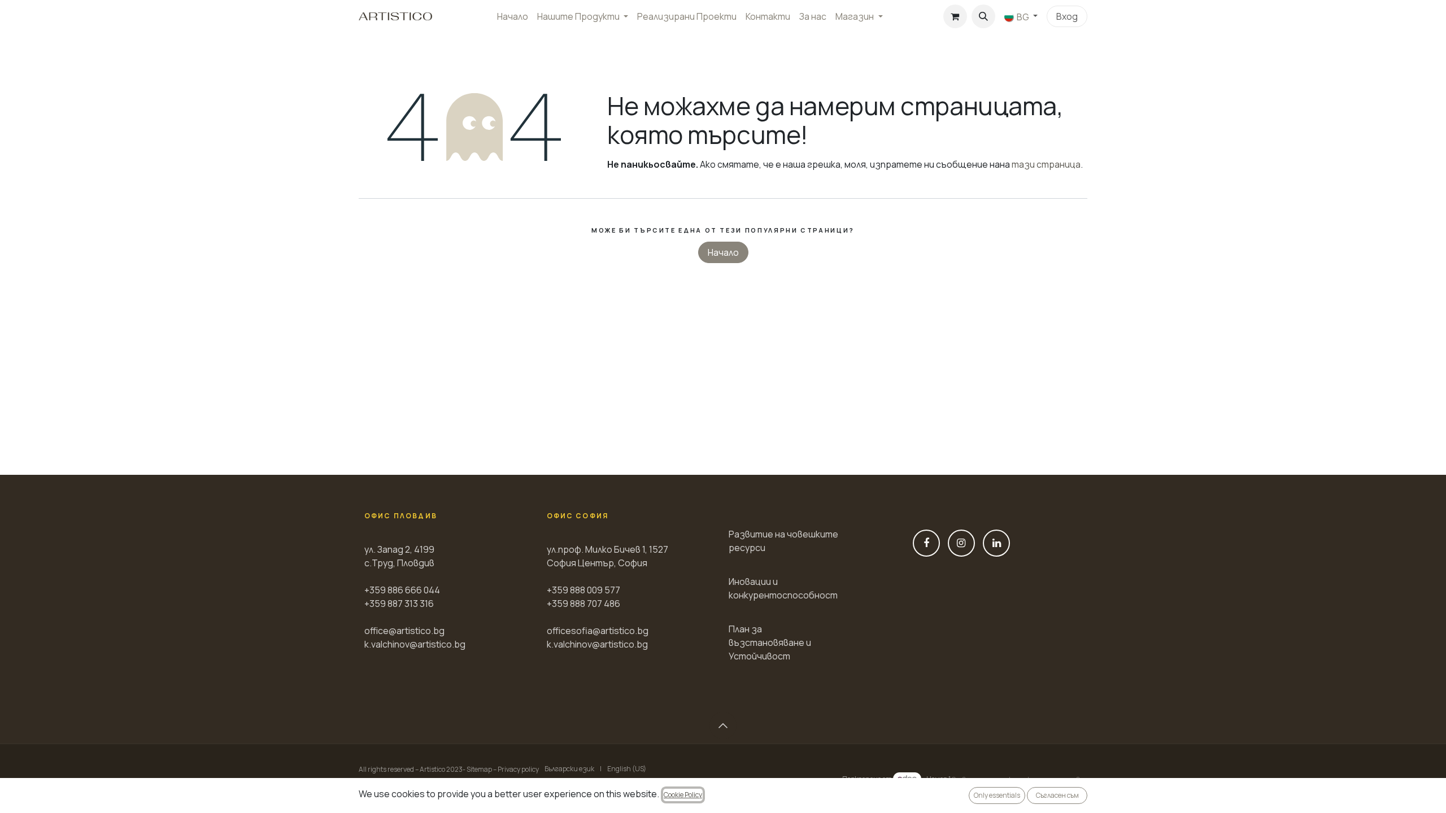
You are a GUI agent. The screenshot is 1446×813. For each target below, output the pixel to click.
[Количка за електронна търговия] (955, 16)
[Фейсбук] (926, 543)
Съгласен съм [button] (1057, 795)
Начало (723, 252)
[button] (983, 16)
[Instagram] (961, 543)
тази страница (1046, 164)
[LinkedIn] (996, 543)
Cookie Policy (683, 794)
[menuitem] (513, 16)
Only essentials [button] (997, 795)
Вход (1067, 16)
